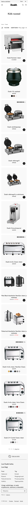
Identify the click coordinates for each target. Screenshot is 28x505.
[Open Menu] (2, 4)
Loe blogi (4, 467)
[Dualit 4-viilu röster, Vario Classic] (14, 388)
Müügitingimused (19, 476)
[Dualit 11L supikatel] (14, 77)
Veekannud (4, 474)
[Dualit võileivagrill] (14, 146)
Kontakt (17, 474)
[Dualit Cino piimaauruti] (14, 213)
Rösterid (3, 476)
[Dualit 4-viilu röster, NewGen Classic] (14, 352)
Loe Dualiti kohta (7, 464)
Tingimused (16, 501)
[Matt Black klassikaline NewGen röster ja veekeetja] (14, 281)
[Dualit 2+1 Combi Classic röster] (14, 423)
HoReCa (3, 481)
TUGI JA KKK (16, 456)
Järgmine (17, 449)
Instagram (8, 494)
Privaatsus (11, 501)
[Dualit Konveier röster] (14, 43)
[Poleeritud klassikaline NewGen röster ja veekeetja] (14, 317)
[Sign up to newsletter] (25, 491)
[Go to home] (14, 5)
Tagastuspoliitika (19, 481)
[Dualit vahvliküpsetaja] (14, 112)
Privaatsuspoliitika (19, 479)
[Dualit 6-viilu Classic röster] (14, 247)
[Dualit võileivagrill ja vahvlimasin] (14, 180)
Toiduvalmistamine (6, 479)
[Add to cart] (24, 60)
